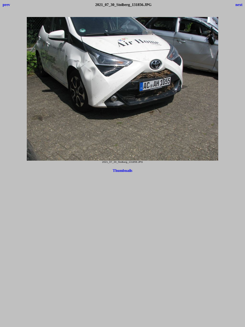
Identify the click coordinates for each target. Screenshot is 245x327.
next (238, 5)
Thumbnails (122, 171)
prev (6, 5)
